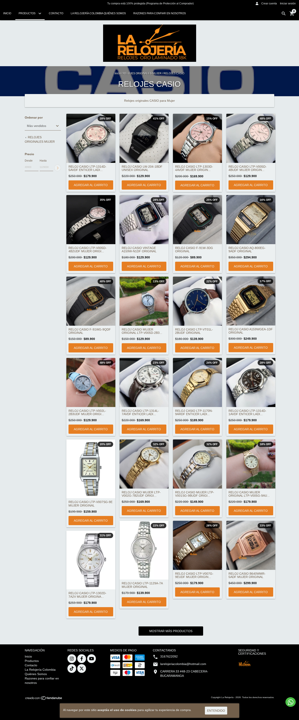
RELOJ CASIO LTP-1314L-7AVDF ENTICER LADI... (140, 412)
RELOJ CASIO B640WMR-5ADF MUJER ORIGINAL (247, 575)
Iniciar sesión (288, 3)
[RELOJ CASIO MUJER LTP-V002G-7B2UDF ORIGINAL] (144, 464)
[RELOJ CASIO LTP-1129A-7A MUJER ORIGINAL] (144, 550)
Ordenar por (34, 117)
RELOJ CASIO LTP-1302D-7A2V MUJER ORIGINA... (87, 595)
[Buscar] (283, 13)
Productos (27, 13)
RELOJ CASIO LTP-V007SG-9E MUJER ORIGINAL (91, 503)
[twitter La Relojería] (81, 668)
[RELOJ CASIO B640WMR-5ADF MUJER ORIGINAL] (250, 545)
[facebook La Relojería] (81, 658)
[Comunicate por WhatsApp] (290, 702)
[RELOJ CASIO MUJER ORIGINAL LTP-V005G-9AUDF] (250, 464)
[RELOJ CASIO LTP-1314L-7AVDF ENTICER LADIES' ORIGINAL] (144, 382)
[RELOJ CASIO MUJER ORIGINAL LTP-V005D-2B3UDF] (144, 301)
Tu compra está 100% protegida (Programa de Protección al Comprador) (150, 3)
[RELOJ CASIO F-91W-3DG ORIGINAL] (197, 219)
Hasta (43, 160)
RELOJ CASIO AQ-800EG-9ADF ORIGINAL (247, 249)
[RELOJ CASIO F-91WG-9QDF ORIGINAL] (90, 301)
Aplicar (57, 168)
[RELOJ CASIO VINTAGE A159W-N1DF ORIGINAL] (144, 219)
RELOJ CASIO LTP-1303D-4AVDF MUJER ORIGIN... (194, 168)
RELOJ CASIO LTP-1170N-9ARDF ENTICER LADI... (194, 412)
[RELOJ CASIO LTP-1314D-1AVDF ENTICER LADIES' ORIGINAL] (250, 382)
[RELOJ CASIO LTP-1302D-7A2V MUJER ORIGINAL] (90, 560)
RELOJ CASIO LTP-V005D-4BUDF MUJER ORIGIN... (248, 168)
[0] (292, 15)
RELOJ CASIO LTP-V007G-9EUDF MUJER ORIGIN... (194, 575)
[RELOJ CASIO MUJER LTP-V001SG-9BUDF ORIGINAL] (197, 464)
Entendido (216, 710)
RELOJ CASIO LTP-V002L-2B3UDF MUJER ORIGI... (87, 412)
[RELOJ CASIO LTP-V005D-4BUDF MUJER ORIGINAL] (250, 138)
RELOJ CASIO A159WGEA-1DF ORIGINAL (251, 331)
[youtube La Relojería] (91, 658)
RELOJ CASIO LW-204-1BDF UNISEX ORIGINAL (142, 168)
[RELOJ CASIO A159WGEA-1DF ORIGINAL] (250, 300)
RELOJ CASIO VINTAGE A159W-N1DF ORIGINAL (139, 249)
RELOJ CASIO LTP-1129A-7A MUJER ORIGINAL (142, 585)
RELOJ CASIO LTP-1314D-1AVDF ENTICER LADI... (247, 412)
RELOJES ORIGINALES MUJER (142, 73)
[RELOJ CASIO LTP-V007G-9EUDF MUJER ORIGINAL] (197, 545)
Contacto (56, 13)
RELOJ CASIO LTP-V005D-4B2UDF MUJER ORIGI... (88, 249)
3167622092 (169, 656)
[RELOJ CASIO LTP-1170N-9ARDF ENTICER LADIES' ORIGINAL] (197, 382)
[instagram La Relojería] (71, 658)
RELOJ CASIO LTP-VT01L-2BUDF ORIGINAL (194, 331)
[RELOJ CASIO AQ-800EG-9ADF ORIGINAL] (250, 219)
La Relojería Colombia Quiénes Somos (98, 13)
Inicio (7, 13)
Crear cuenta (269, 3)
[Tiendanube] (44, 699)
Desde (29, 160)
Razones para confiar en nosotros (159, 13)
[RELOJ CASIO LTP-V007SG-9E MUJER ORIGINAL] (90, 468)
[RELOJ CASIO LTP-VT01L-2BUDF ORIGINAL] (197, 301)
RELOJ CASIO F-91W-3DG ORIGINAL (194, 249)
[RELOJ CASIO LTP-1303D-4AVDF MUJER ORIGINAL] (197, 138)
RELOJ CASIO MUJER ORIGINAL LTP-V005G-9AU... (249, 494)
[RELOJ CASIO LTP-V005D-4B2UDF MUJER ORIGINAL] (90, 219)
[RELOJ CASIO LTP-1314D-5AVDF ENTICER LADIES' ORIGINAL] (90, 138)
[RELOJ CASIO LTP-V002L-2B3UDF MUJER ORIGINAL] (90, 382)
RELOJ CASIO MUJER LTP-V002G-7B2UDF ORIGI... (141, 494)
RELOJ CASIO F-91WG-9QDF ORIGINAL (90, 331)
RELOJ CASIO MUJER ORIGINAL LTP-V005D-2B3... (142, 331)
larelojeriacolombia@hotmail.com (183, 664)
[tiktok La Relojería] (71, 668)
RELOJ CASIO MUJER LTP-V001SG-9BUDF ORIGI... (194, 494)
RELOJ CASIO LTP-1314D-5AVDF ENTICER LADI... (87, 168)
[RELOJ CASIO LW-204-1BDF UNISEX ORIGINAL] (144, 138)
